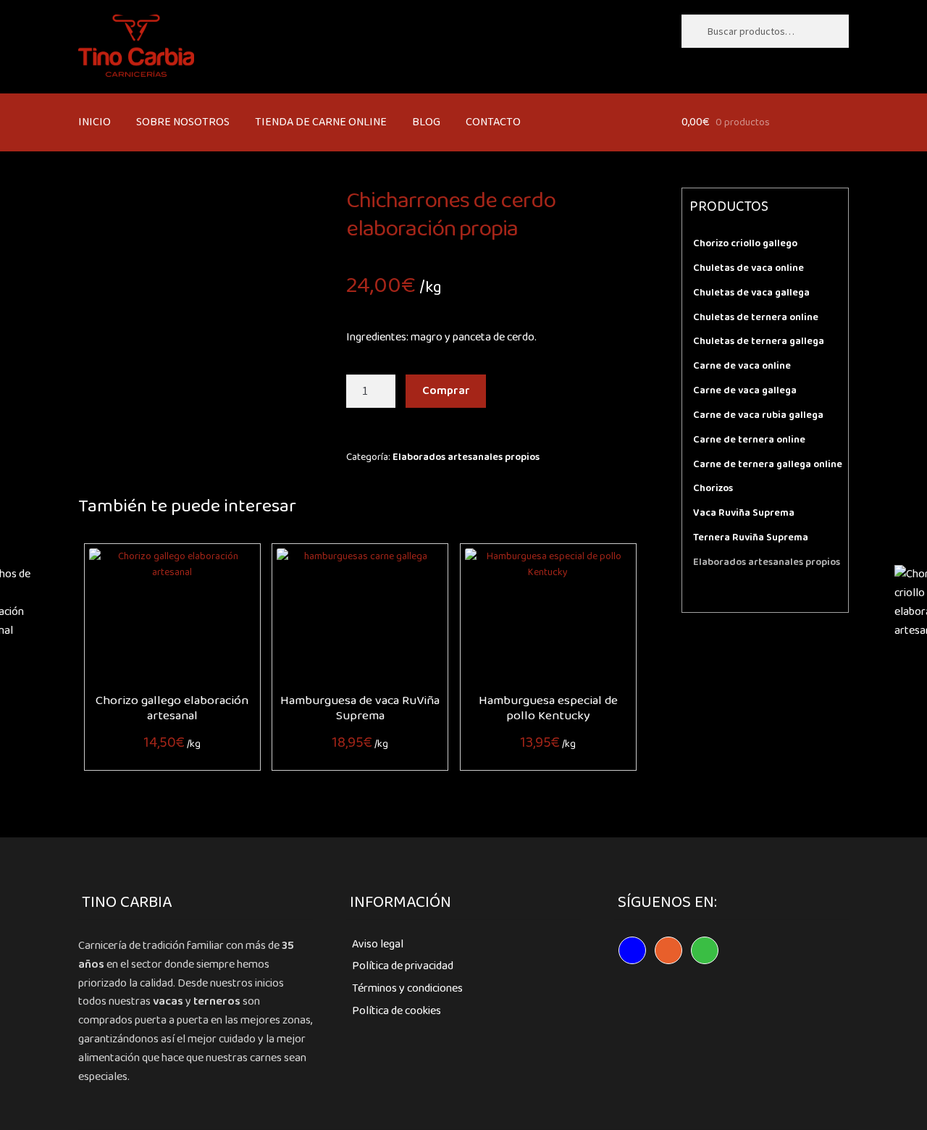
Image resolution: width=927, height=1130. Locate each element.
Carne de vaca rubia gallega (758, 415)
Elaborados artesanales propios (466, 457)
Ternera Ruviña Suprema (750, 537)
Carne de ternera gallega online (767, 464)
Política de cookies (396, 1011)
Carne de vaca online (742, 366)
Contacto (493, 122)
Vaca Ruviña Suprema (743, 513)
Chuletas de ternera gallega (758, 341)
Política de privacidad (402, 966)
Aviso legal (377, 944)
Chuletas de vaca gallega (751, 293)
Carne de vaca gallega (745, 390)
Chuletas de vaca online (748, 268)
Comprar (446, 391)
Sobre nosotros (183, 122)
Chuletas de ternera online (755, 317)
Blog (426, 122)
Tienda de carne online (321, 122)
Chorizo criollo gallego (745, 243)
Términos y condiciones (407, 988)
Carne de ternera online (749, 440)
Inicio (94, 122)
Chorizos (713, 488)
